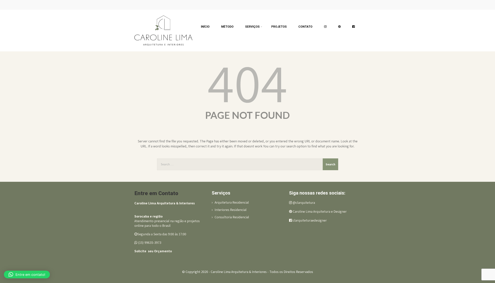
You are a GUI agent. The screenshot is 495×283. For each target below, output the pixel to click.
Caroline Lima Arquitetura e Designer (319, 211)
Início (205, 26)
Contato (305, 26)
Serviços (252, 26)
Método (227, 26)
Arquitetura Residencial (232, 202)
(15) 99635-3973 (149, 242)
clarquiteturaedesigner (309, 220)
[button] (27, 274)
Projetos (279, 26)
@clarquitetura (303, 202)
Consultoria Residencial (232, 217)
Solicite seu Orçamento (153, 251)
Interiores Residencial (231, 209)
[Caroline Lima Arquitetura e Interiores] (163, 11)
